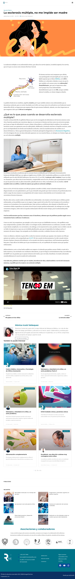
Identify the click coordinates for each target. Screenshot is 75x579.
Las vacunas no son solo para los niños (25, 504)
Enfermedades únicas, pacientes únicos (54, 412)
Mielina (57, 79)
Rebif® (31, 238)
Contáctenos (43, 561)
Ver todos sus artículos (22, 338)
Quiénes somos (44, 555)
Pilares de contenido (45, 558)
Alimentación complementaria (16, 454)
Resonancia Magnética (63, 131)
